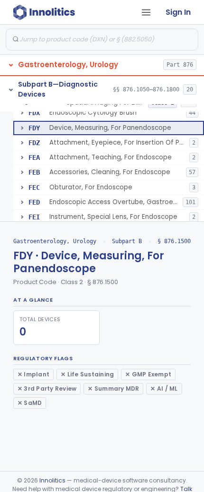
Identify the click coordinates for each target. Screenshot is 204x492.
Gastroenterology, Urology (54, 241)
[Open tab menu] (146, 12)
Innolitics (52, 480)
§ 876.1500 (174, 241)
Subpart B (127, 241)
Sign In (178, 12)
